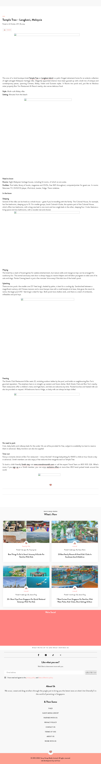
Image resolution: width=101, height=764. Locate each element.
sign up (16, 467)
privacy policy (30, 677)
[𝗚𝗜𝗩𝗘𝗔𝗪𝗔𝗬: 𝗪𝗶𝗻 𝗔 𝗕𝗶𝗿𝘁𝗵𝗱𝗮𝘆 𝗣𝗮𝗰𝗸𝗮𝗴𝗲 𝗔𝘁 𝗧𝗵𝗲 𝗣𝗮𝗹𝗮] (63, 623)
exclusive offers (53, 467)
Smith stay (26, 464)
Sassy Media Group (50, 713)
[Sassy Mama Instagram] (46, 655)
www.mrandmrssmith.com (44, 464)
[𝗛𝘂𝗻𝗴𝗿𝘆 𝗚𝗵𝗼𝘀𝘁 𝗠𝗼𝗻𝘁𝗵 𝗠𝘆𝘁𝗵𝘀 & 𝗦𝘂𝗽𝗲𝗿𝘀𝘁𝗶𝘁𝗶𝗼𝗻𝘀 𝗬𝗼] (37, 637)
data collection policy (46, 677)
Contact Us (50, 727)
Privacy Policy (50, 722)
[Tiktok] (53, 655)
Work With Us (50, 741)
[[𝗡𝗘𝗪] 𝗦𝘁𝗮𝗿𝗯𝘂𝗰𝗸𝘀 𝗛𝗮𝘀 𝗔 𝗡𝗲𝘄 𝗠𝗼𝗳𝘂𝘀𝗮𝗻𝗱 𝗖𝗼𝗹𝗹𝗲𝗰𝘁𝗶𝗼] (88, 623)
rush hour (57, 761)
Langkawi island (47, 78)
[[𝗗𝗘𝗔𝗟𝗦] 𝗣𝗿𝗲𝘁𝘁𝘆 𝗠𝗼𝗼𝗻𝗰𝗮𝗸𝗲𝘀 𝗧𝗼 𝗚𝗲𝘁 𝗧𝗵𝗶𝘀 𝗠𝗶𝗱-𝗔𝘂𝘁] (37, 623)
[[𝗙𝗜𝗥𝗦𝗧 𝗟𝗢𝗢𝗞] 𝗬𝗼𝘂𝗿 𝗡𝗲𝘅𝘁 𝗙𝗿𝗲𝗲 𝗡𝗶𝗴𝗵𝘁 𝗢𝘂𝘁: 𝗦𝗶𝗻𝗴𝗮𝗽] (12, 637)
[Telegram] (60, 655)
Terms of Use (50, 732)
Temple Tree (33, 78)
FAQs (50, 708)
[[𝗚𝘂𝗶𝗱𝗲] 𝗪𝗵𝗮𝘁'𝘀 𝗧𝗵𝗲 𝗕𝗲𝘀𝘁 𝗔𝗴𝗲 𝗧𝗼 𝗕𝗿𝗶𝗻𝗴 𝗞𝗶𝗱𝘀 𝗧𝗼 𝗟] (12, 623)
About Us (50, 736)
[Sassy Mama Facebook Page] (38, 655)
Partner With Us (51, 718)
